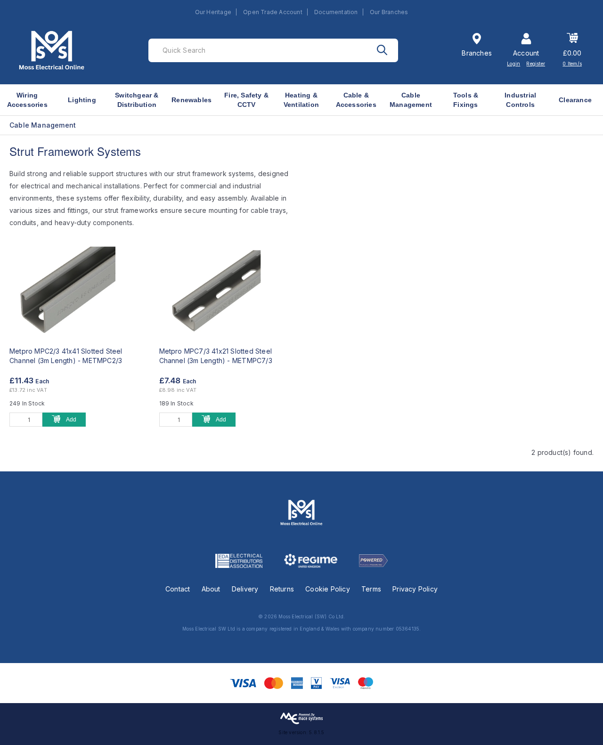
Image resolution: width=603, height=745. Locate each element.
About (211, 589)
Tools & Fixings (465, 99)
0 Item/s (572, 63)
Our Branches (389, 12)
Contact (177, 589)
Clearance (575, 100)
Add (71, 419)
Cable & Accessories (356, 99)
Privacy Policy (415, 589)
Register (535, 63)
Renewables (191, 100)
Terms (371, 589)
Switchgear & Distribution (136, 99)
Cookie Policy (327, 589)
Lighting (82, 100)
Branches (477, 53)
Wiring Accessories (27, 99)
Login (513, 63)
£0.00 (572, 53)
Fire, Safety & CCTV (246, 99)
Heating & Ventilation (301, 99)
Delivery (245, 589)
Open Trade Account (272, 12)
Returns (282, 589)
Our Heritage (213, 12)
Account (526, 53)
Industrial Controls (520, 99)
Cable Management (411, 99)
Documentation (336, 12)
